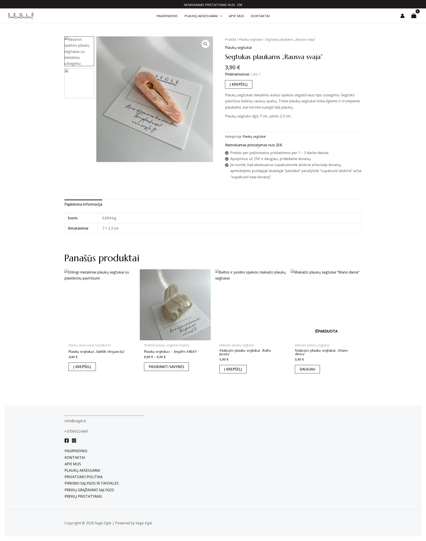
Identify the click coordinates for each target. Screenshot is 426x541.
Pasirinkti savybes (166, 366)
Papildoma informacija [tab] (83, 204)
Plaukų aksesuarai (82, 470)
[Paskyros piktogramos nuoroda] (402, 16)
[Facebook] (66, 440)
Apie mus (73, 464)
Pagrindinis (76, 450)
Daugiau (307, 369)
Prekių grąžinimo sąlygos (89, 489)
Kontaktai (75, 457)
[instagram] (74, 440)
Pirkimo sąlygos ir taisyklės (92, 483)
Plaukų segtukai (250, 39)
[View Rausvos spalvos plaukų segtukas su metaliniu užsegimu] (79, 51)
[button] (220, 15)
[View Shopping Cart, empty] (413, 15)
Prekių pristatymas (83, 496)
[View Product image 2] (79, 83)
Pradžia (230, 39)
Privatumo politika (84, 476)
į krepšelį (239, 84)
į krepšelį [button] (82, 366)
